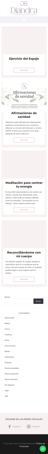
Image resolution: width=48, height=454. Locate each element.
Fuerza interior (10, 346)
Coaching (8, 335)
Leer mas (24, 70)
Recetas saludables (12, 368)
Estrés (7, 340)
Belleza (7, 323)
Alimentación (9, 318)
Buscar (7, 297)
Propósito (8, 363)
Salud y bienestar (11, 379)
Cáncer (7, 329)
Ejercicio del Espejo (24, 58)
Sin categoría (9, 385)
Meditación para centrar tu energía (24, 184)
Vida (6, 396)
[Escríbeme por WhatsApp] (43, 449)
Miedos (7, 351)
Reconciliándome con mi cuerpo (24, 254)
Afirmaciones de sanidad (24, 115)
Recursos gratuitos (11, 374)
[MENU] (24, 19)
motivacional (9, 357)
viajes (7, 390)
